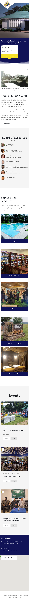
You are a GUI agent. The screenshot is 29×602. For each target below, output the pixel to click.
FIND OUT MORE (9, 56)
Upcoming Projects (14, 343)
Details (6, 438)
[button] (3, 20)
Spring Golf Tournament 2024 (13, 431)
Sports (14, 241)
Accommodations (14, 374)
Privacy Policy (10, 597)
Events (14, 309)
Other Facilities (14, 276)
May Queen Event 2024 (11, 476)
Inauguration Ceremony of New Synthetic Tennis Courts (14, 520)
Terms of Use (18, 597)
